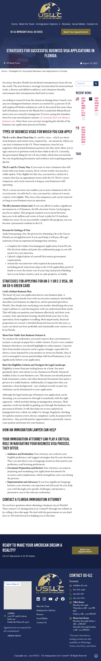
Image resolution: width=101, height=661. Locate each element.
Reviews (40, 615)
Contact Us (42, 623)
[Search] (95, 83)
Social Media (42, 619)
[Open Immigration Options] (59, 24)
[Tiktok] (57, 599)
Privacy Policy (14, 636)
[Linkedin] (38, 599)
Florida (11, 613)
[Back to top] (96, 656)
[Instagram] (44, 599)
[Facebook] (63, 599)
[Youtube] (50, 599)
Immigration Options (46, 611)
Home (4, 71)
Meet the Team (43, 606)
